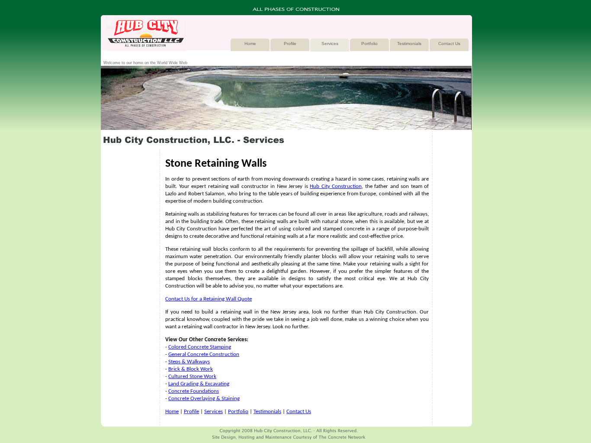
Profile (290, 43)
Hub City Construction (336, 186)
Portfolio (369, 43)
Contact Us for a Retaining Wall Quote (208, 299)
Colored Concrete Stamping (199, 347)
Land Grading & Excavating (198, 384)
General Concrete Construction (203, 354)
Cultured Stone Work (192, 376)
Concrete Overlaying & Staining (204, 398)
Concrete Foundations (193, 391)
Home (250, 43)
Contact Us (449, 43)
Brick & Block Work (190, 369)
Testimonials (409, 43)
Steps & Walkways (189, 362)
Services (329, 43)
